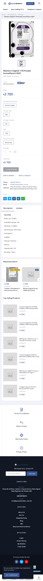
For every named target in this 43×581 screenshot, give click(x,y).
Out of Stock (12, 169)
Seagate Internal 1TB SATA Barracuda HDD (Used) (27, 387)
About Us (21, 512)
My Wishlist (22, 544)
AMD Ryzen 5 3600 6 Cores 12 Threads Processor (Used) (28, 339)
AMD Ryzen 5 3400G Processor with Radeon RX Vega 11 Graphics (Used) (29, 371)
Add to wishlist (8, 175)
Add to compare (24, 175)
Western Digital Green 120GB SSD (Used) (30, 289)
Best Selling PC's (17, 9)
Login (21, 538)
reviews (19, 208)
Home (5, 9)
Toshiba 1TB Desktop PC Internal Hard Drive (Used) (12, 289)
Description (8, 208)
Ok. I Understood (11, 575)
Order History (21, 541)
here (16, 570)
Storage (20, 14)
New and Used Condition (21, 527)
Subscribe (32, 474)
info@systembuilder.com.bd (19, 184)
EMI (21, 524)
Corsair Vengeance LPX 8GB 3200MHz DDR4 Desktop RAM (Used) (28, 307)
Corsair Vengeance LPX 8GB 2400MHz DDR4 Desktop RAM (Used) (28, 323)
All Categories (12, 14)
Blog (21, 521)
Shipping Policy (21, 518)
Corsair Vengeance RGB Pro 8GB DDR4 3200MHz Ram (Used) (29, 355)
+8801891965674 (15, 182)
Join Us (21, 515)
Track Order (21, 547)
